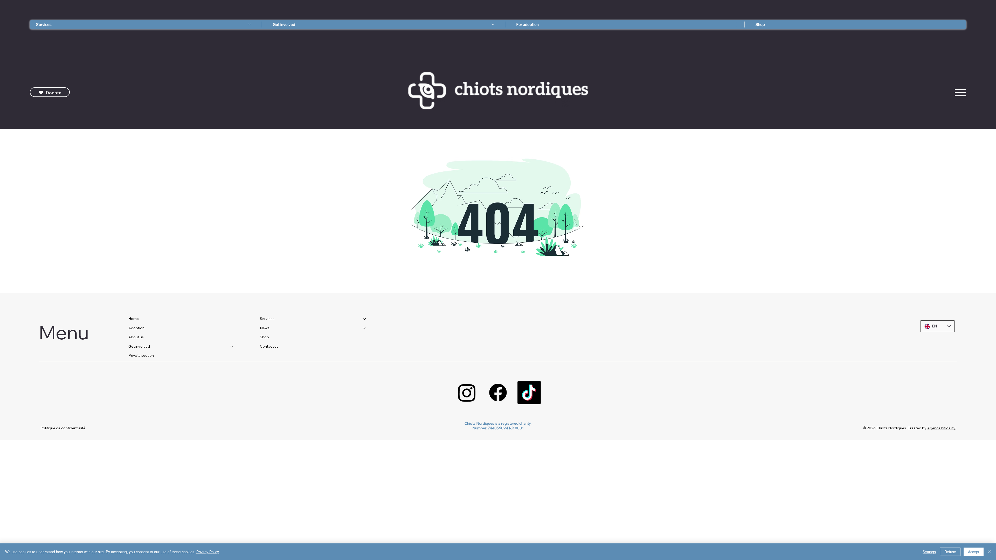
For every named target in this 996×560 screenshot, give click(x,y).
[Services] (364, 319)
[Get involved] (232, 346)
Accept (973, 551)
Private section (141, 355)
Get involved (139, 346)
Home (133, 318)
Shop (264, 337)
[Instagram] (467, 392)
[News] (364, 328)
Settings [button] (929, 551)
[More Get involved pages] (493, 24)
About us (136, 337)
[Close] (990, 552)
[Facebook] (498, 392)
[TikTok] (529, 392)
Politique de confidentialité (62, 428)
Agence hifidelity (941, 428)
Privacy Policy (207, 551)
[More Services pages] (249, 24)
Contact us (269, 346)
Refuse (950, 551)
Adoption (136, 328)
